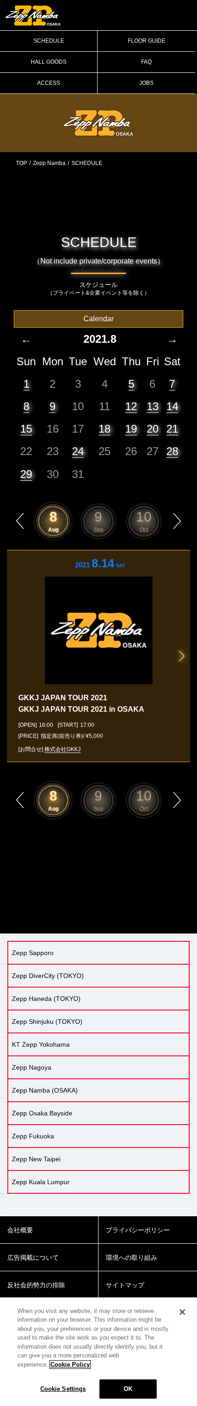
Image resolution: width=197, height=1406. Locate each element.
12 (131, 406)
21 (172, 429)
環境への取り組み (131, 1257)
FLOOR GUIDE (146, 41)
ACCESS (48, 83)
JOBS (146, 83)
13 (153, 406)
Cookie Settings (63, 1388)
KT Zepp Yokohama (41, 1044)
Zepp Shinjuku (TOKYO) (47, 1021)
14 (172, 406)
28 (172, 451)
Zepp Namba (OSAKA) (45, 1090)
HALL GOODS (48, 62)
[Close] (182, 1312)
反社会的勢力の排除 (36, 1285)
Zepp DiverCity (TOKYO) (48, 975)
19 (131, 429)
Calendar (98, 319)
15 (26, 429)
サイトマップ (125, 1285)
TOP (21, 163)
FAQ (146, 62)
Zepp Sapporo (33, 952)
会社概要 (20, 1230)
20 (153, 429)
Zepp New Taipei (36, 1159)
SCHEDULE (48, 41)
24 (78, 451)
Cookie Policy (70, 1364)
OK (128, 1388)
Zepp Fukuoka (33, 1136)
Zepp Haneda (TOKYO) (46, 998)
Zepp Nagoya (31, 1067)
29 (26, 474)
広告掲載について (33, 1257)
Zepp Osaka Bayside (42, 1113)
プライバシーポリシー (138, 1230)
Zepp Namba (49, 163)
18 (104, 429)
